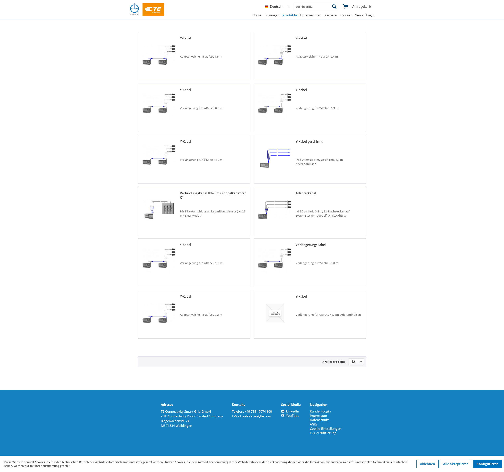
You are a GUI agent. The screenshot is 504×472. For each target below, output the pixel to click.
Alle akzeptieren (456, 464)
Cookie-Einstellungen (325, 428)
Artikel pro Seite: (334, 362)
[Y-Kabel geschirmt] (275, 158)
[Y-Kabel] (159, 54)
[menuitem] (277, 6)
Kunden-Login (320, 411)
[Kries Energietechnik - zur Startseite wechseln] (147, 9)
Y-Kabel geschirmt (309, 141)
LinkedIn (292, 411)
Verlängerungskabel (311, 245)
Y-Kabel (185, 38)
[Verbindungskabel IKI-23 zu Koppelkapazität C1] (159, 209)
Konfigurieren (487, 464)
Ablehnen (427, 464)
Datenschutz (319, 420)
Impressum (318, 415)
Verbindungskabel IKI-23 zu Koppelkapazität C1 (213, 195)
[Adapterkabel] (275, 209)
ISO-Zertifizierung (323, 433)
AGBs (314, 424)
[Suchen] (334, 6)
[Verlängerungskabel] (275, 261)
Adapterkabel (306, 193)
